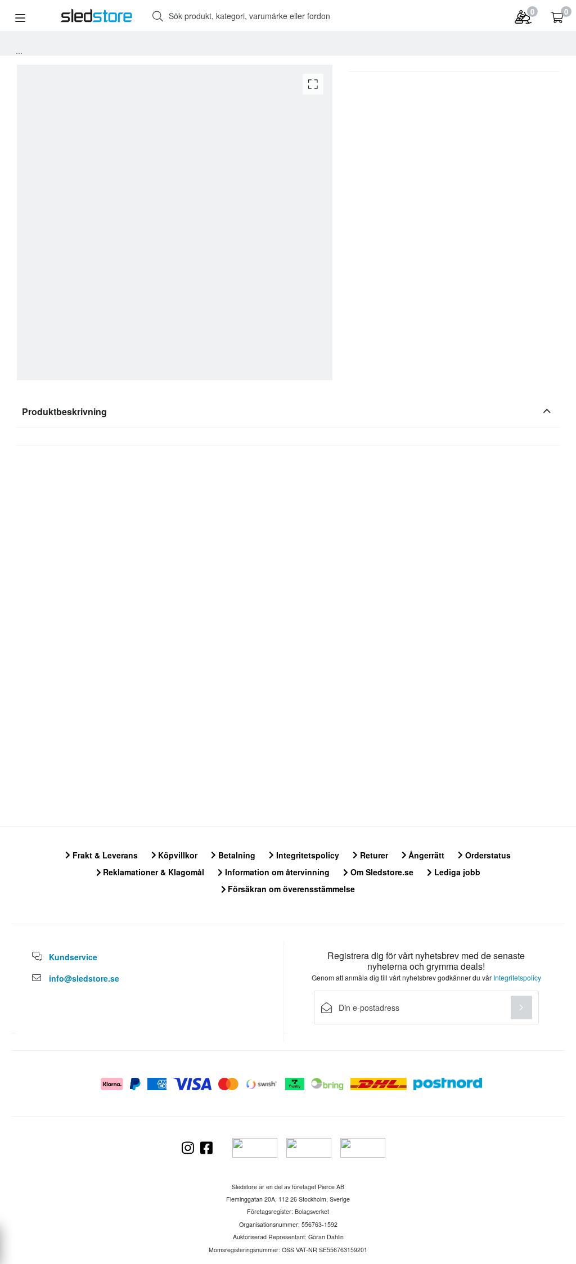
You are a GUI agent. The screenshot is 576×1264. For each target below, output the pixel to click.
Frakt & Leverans (104, 855)
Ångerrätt (425, 855)
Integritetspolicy (306, 855)
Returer (373, 855)
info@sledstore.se (84, 978)
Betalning (235, 855)
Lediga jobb (456, 872)
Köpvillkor (176, 855)
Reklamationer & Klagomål (152, 872)
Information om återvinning (276, 872)
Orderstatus (487, 855)
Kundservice (73, 956)
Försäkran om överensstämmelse (290, 888)
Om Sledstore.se (380, 872)
